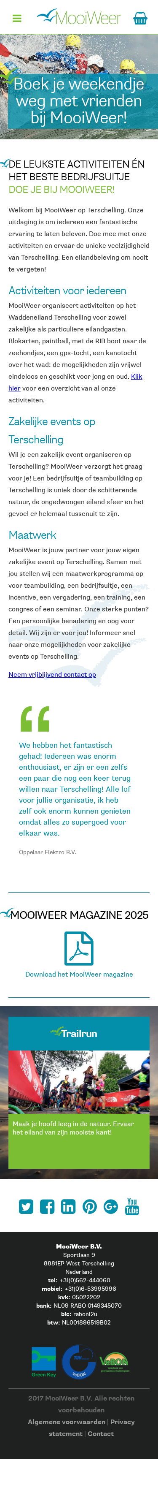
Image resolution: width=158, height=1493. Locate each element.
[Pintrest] (89, 1207)
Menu (16, 21)
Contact (101, 1434)
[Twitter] (26, 1207)
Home (79, 16)
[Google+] (110, 1207)
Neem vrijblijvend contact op (52, 675)
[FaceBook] (47, 1207)
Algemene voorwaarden (66, 1422)
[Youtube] (131, 1207)
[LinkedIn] (68, 1207)
